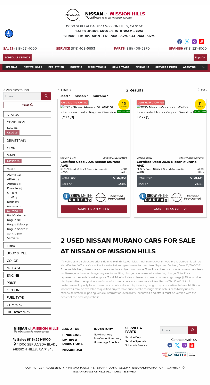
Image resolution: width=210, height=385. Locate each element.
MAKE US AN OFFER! (94, 209)
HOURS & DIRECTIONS (72, 342)
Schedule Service (17, 57)
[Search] (46, 96)
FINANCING (71, 335)
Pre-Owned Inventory (107, 338)
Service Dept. (133, 337)
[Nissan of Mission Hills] (105, 15)
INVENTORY (103, 329)
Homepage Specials (107, 342)
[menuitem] (28, 128)
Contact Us (34, 367)
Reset (26, 105)
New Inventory (103, 334)
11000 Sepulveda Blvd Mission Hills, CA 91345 (105, 26)
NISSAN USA (72, 350)
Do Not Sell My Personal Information (136, 367)
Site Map (99, 367)
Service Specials (135, 341)
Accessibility (55, 367)
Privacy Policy (79, 367)
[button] (9, 33)
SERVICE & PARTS (134, 329)
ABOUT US (70, 329)
